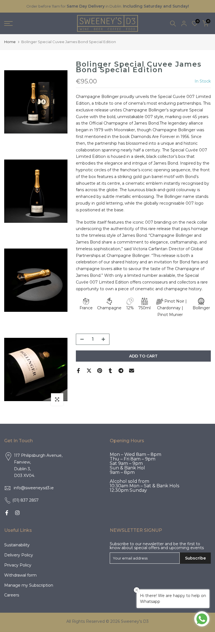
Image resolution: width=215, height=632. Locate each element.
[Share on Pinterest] (99, 370)
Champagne (109, 307)
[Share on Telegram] (120, 370)
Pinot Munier (170, 314)
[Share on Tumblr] (110, 370)
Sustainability (17, 544)
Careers (11, 595)
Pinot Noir (174, 301)
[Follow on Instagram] (17, 512)
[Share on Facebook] (78, 370)
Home (10, 41)
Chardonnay (169, 307)
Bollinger (201, 307)
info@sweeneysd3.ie (34, 487)
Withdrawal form (20, 575)
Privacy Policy (17, 565)
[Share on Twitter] (89, 370)
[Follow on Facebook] (6, 512)
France (86, 307)
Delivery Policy (18, 555)
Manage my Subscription (28, 585)
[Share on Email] (131, 370)
